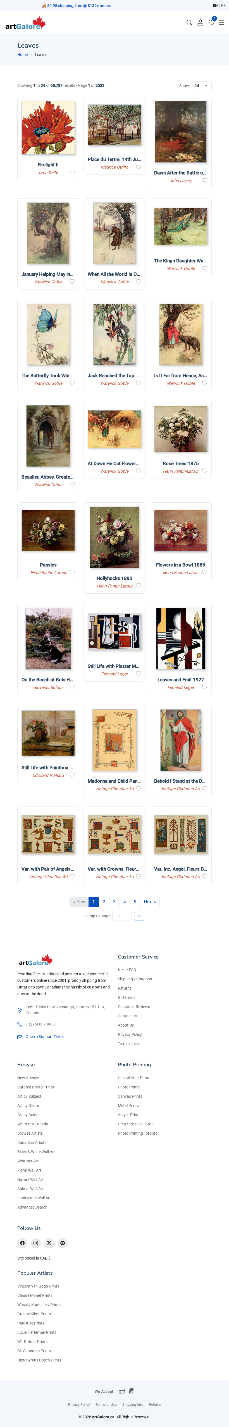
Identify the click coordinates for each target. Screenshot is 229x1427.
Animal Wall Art (30, 1188)
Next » (150, 901)
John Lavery (181, 180)
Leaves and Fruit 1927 (181, 679)
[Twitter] (49, 1243)
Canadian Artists (31, 1142)
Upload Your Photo (134, 1078)
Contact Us (127, 1016)
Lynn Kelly (48, 172)
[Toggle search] (189, 22)
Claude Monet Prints (35, 1295)
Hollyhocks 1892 (114, 578)
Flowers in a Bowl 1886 (180, 565)
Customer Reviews (134, 1006)
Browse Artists (30, 1133)
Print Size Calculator (135, 1124)
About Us (126, 1025)
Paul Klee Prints (30, 1323)
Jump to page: (97, 916)
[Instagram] (36, 1243)
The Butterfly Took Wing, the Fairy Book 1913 (69, 375)
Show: (184, 85)
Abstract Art (28, 1161)
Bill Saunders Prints (34, 1351)
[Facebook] (22, 1243)
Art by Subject (29, 1096)
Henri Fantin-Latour (181, 471)
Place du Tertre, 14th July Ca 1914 (124, 159)
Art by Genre (28, 1105)
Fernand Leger (114, 674)
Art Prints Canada (32, 1124)
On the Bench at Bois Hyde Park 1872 (61, 679)
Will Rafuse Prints (32, 1341)
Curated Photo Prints (35, 1087)
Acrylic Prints (129, 1115)
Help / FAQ (127, 969)
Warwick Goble (48, 282)
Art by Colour (28, 1115)
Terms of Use (129, 1043)
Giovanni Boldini (48, 687)
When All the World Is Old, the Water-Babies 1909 (140, 274)
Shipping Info (132, 1404)
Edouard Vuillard (48, 775)
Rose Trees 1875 (181, 463)
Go (139, 916)
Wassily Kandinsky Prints (39, 1304)
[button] (222, 23)
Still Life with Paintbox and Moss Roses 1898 (69, 767)
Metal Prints (128, 1105)
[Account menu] (200, 23)
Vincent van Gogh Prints (38, 1286)
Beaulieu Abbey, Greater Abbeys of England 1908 (73, 477)
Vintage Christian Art (114, 788)
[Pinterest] (63, 1243)
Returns (125, 988)
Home (22, 54)
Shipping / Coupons (135, 979)
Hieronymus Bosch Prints (39, 1360)
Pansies (48, 565)
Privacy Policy (130, 1034)
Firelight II (48, 164)
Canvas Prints (130, 1096)
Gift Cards (126, 997)
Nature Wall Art (30, 1179)
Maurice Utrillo (114, 167)
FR (223, 5)
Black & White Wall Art (36, 1151)
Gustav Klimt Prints (34, 1314)
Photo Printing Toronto (138, 1133)
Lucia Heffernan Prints (36, 1332)
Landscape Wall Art (34, 1198)
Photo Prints (129, 1087)
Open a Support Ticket (45, 1036)
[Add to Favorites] (72, 172)
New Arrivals (28, 1078)
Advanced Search (32, 1207)
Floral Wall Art (29, 1170)
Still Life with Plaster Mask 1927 (122, 666)
